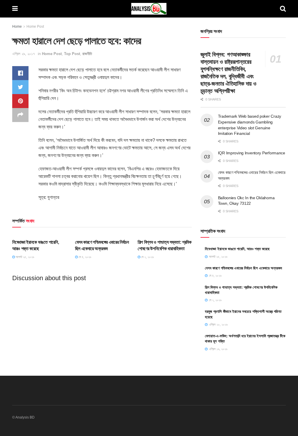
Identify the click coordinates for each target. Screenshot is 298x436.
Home (17, 26)
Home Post (35, 26)
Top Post (72, 54)
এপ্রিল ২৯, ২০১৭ (23, 54)
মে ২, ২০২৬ (147, 257)
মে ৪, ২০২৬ (84, 257)
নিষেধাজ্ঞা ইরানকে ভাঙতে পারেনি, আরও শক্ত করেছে (237, 249)
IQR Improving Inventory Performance (251, 153)
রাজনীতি (87, 54)
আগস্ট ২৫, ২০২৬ (24, 257)
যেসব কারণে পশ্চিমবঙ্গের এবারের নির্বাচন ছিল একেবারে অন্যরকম (243, 268)
